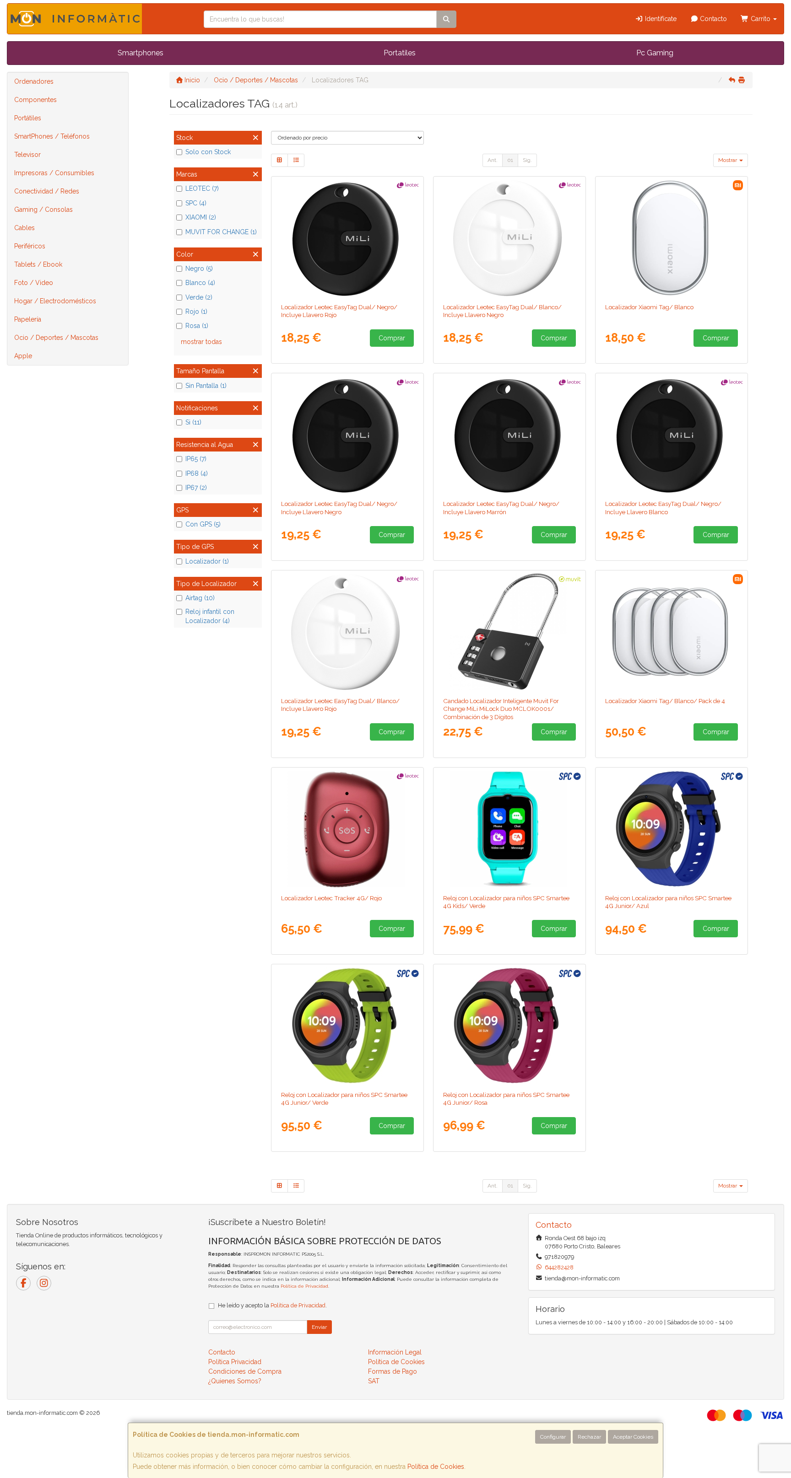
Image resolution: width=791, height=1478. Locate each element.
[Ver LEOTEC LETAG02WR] (347, 631)
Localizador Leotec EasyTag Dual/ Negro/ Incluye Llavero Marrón (501, 507)
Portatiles (400, 52)
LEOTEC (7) (202, 188)
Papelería (27, 319)
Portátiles (27, 118)
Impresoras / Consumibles (54, 173)
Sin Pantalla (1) (206, 385)
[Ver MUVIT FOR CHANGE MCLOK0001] (509, 631)
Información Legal (395, 1352)
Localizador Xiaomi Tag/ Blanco (649, 307)
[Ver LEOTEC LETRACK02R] (347, 828)
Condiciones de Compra (245, 1371)
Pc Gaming (654, 52)
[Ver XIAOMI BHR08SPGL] (672, 237)
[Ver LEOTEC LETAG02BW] (672, 434)
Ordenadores (34, 81)
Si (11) (193, 422)
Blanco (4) (200, 282)
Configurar (553, 1437)
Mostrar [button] (728, 160)
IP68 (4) (196, 473)
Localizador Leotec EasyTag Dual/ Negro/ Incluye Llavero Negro (339, 507)
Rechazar (589, 1437)
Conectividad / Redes (46, 191)
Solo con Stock (208, 152)
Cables (24, 227)
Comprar (392, 338)
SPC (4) (195, 203)
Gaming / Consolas (43, 209)
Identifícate (660, 18)
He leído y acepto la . (272, 1305)
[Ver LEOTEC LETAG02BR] (347, 237)
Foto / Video (33, 282)
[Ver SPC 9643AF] (672, 828)
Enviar (319, 1327)
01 (510, 160)
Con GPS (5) (203, 524)
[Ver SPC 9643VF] (347, 1025)
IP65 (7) (195, 458)
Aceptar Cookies (633, 1437)
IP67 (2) (196, 487)
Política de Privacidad (304, 1286)
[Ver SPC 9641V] (509, 828)
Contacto (712, 18)
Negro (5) (199, 268)
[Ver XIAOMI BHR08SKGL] (672, 631)
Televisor (27, 154)
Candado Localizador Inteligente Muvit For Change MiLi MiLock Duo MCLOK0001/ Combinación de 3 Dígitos (501, 708)
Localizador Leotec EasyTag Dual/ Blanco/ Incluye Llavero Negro (502, 310)
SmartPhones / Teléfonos (52, 136)
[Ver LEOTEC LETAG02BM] (509, 434)
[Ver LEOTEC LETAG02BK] (347, 434)
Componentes (35, 99)
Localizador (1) (207, 561)
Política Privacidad (234, 1361)
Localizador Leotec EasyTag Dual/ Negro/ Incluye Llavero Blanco (663, 507)
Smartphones (140, 52)
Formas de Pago (392, 1371)
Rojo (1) (196, 311)
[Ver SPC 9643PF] (509, 1025)
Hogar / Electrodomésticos (55, 301)
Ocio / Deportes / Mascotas (56, 337)
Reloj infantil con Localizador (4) (209, 616)
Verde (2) (198, 297)
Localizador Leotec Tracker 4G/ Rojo (331, 898)
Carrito (760, 18)
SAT (373, 1381)
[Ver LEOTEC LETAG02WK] (509, 237)
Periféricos (29, 246)
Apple (23, 356)
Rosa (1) (196, 325)
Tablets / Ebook (38, 264)
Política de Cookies (435, 1466)
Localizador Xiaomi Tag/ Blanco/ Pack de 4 (665, 700)
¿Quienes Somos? (234, 1381)
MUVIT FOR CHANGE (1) (221, 232)
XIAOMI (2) (200, 217)
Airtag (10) (200, 598)
